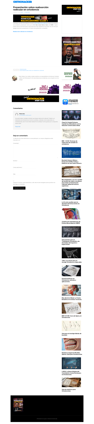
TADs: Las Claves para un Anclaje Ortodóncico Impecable (72, 261)
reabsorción (36, 70)
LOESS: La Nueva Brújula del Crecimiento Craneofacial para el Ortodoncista (71, 373)
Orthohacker (47, 2)
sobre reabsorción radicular (40, 23)
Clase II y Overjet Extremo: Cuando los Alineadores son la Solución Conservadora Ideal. (71, 124)
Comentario (16, 143)
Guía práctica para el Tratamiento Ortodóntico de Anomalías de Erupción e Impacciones (71, 242)
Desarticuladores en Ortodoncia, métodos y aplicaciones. (69, 280)
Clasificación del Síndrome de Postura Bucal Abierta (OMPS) (71, 222)
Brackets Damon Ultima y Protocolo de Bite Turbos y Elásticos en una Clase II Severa (71, 161)
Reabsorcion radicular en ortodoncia (23, 31)
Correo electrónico (17, 167)
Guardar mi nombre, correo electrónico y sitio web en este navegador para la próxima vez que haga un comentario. (34, 183)
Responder (17, 126)
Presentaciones (23, 69)
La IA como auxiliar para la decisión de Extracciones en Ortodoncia (70, 203)
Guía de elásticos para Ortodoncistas (69, 390)
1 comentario (27, 12)
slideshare (41, 70)
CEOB (21, 70)
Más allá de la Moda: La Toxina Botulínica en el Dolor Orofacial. (72, 298)
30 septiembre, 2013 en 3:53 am (25, 115)
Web (14, 174)
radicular (31, 70)
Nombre (15, 160)
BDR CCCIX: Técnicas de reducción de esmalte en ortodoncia (70, 142)
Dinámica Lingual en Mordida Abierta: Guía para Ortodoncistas (72, 353)
